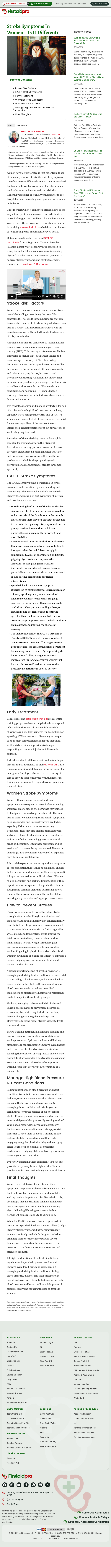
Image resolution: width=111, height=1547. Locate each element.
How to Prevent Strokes (27, 103)
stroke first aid (28, 227)
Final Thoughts (23, 114)
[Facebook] (4, 1484)
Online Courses (15, 1408)
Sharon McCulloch (32, 131)
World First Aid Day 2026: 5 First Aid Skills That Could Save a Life (87, 41)
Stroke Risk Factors (25, 88)
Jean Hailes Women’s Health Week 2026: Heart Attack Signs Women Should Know (89, 77)
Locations (45, 1408)
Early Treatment (24, 96)
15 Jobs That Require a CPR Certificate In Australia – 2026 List (88, 154)
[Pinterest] (33, 1484)
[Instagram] (11, 1484)
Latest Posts (22, 125)
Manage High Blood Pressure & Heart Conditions (34, 109)
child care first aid (37, 718)
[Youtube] (19, 1484)
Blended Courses (16, 1433)
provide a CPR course (35, 264)
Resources (46, 1337)
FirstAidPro (56, 134)
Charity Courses (16, 1453)
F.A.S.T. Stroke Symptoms (28, 92)
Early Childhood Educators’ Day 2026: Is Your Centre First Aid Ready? (88, 193)
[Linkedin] (40, 1484)
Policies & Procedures (86, 1408)
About (11, 125)
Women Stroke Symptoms (29, 100)
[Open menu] (106, 11)
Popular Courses (83, 1337)
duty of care (51, 764)
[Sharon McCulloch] (14, 142)
